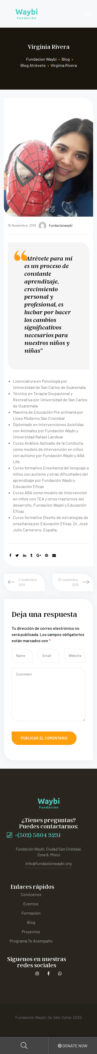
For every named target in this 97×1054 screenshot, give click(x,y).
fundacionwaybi (60, 225)
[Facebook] (48, 973)
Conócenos (31, 894)
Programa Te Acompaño (31, 940)
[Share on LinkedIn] (24, 555)
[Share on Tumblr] (31, 555)
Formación (31, 912)
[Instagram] (37, 973)
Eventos (31, 903)
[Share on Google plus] (38, 555)
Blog (31, 922)
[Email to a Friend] (54, 555)
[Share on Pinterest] (46, 555)
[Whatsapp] (60, 973)
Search (24, 1045)
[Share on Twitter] (17, 555)
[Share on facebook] (10, 555)
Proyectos (31, 931)
